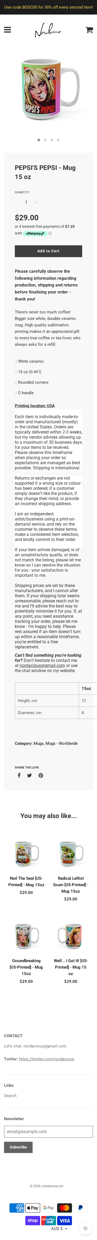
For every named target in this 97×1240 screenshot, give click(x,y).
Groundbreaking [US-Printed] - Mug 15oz (26, 967)
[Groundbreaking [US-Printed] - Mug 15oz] (26, 936)
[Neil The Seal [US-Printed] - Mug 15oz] (26, 854)
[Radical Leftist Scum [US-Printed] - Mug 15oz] (71, 854)
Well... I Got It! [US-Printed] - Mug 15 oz (71, 967)
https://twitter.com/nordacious (46, 1059)
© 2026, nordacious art (46, 1186)
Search (10, 1095)
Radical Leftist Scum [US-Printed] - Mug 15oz (70, 885)
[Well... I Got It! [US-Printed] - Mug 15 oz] (71, 936)
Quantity (22, 192)
